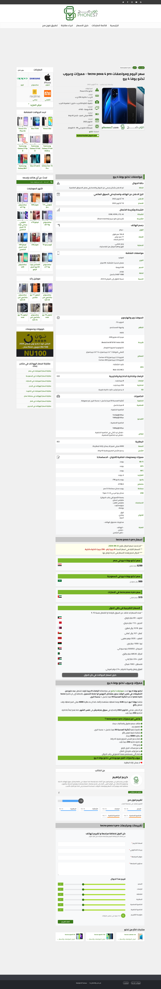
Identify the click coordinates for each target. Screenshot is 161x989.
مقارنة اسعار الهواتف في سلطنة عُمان (37, 396)
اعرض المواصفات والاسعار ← (127, 939)
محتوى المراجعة (135, 863)
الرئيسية (114, 25)
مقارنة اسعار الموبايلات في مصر (39, 371)
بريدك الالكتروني (135, 850)
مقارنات (126, 983)
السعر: (140, 884)
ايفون (47, 84)
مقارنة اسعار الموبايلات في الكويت (38, 391)
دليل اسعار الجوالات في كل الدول (100, 675)
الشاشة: (139, 894)
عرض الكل (21, 70)
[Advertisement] (80, 47)
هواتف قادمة (136, 983)
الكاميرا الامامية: (136, 904)
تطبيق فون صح (50, 25)
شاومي (47, 99)
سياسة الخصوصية (81, 983)
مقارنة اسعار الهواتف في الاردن (40, 386)
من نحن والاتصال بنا (95, 983)
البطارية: (139, 899)
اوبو (22, 84)
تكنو (134, 67)
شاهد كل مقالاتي (135, 792)
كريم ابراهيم (104, 84)
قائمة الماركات (99, 25)
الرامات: (139, 889)
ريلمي (35, 99)
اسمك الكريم (137, 843)
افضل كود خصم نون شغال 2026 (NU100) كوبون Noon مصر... (34, 345)
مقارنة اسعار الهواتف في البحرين (39, 406)
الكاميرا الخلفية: (136, 909)
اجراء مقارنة (67, 25)
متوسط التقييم (136, 915)
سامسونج (35, 84)
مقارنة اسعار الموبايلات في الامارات (38, 381)
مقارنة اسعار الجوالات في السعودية (38, 376)
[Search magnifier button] (51, 182)
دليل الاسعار (82, 25)
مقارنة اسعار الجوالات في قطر (40, 401)
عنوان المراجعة (136, 857)
